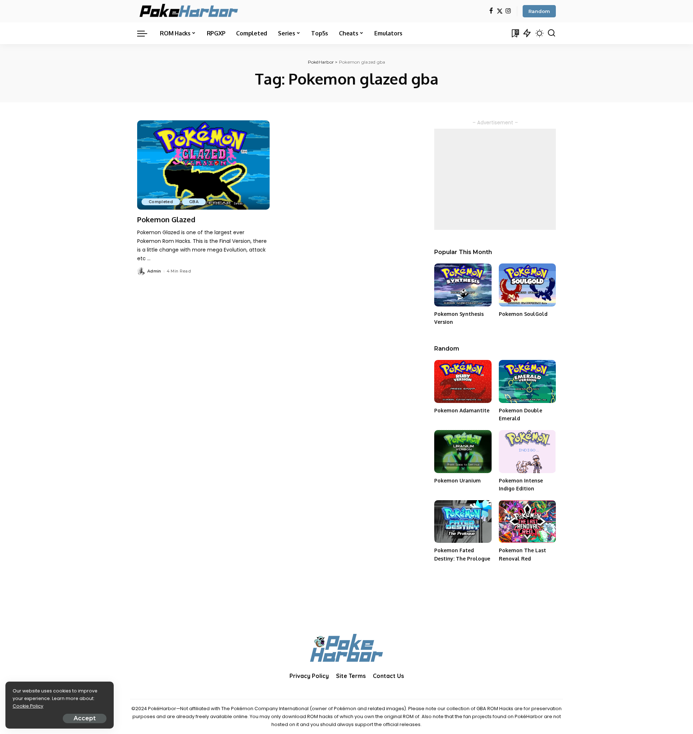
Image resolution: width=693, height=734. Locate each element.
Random (539, 11)
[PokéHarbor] (189, 11)
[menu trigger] (145, 33)
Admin (154, 271)
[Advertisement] (495, 179)
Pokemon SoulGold (523, 314)
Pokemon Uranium (457, 480)
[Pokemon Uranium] (462, 451)
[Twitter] (500, 11)
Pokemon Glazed (166, 219)
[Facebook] (491, 11)
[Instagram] (508, 11)
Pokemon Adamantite (461, 410)
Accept (85, 718)
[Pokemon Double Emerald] (527, 381)
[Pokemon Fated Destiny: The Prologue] (462, 521)
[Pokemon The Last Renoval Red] (527, 521)
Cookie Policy (28, 706)
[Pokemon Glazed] (203, 165)
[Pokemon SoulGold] (527, 284)
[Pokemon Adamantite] (462, 381)
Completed (161, 201)
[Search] (551, 33)
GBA (194, 201)
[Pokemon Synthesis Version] (462, 284)
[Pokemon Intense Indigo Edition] (527, 451)
